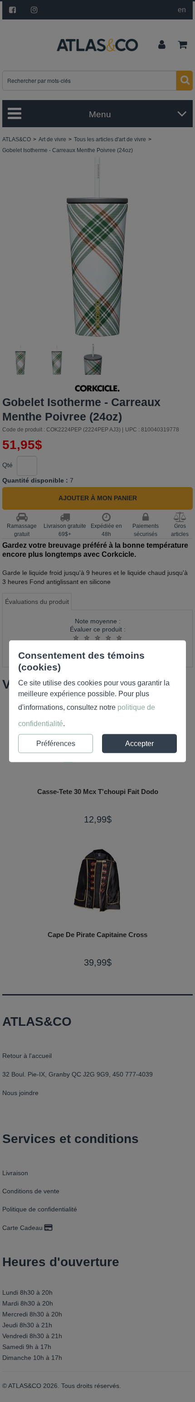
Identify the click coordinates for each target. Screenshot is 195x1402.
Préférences (55, 743)
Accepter (139, 743)
